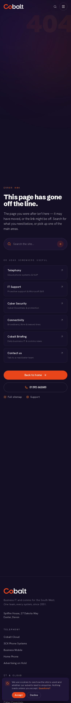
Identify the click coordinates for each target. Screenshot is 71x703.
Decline (34, 695)
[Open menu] (63, 7)
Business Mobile (13, 650)
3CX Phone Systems (15, 643)
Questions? (44, 688)
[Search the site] (55, 6)
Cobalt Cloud (11, 637)
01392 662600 (37, 387)
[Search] (60, 244)
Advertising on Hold (15, 663)
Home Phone (11, 656)
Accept (19, 695)
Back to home (33, 375)
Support (35, 397)
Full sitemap (15, 397)
